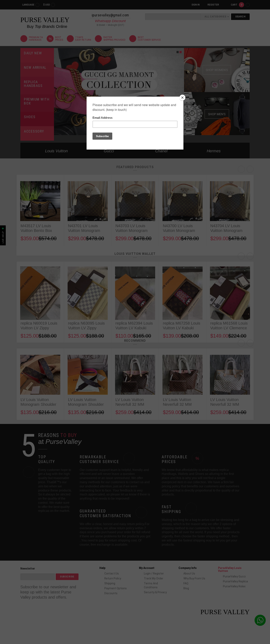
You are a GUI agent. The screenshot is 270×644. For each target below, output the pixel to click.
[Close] (182, 98)
